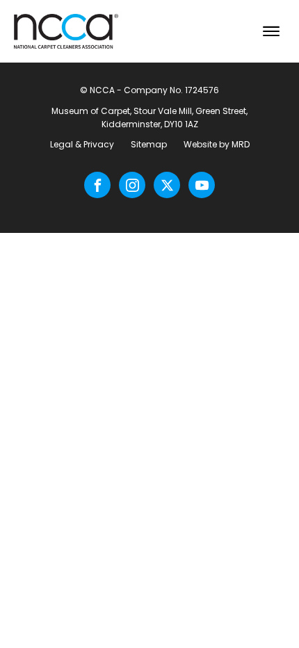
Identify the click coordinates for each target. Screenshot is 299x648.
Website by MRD (217, 144)
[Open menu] (271, 31)
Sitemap (149, 144)
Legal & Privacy (82, 144)
